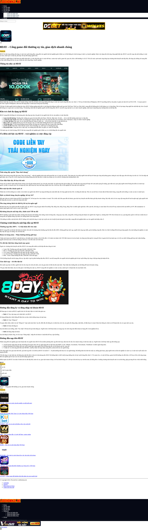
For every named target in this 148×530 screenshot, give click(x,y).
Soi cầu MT (6, 9)
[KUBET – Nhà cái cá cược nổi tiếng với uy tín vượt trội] (4, 422)
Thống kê (6, 12)
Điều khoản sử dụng (8, 486)
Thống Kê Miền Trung (13, 15)
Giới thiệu (6, 483)
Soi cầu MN (6, 10)
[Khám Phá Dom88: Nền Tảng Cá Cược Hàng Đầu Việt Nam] (4, 412)
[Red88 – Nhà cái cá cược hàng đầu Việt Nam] (4, 443)
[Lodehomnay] (10, 3)
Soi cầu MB (6, 7)
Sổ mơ (5, 18)
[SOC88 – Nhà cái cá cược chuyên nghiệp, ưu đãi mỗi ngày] (4, 401)
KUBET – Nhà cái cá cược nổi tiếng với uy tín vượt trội (15, 424)
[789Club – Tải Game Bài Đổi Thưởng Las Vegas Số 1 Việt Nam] (4, 464)
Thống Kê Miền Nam (13, 16)
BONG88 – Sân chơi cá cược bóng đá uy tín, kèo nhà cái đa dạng (18, 455)
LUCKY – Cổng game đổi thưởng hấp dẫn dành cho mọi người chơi (18, 476)
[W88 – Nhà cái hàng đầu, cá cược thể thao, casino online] (4, 433)
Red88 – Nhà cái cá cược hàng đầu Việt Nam (12, 445)
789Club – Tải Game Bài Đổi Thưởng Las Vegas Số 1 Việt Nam (17, 465)
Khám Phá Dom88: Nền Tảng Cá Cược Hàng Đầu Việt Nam (16, 413)
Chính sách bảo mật (8, 487)
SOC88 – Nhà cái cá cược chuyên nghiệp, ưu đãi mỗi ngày (16, 403)
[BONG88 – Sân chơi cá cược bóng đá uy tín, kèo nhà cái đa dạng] (4, 453)
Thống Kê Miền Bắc (12, 13)
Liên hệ (5, 484)
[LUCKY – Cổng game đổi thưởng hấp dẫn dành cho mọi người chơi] (4, 474)
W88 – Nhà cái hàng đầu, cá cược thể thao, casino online (15, 434)
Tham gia (2, 51)
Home (5, 6)
